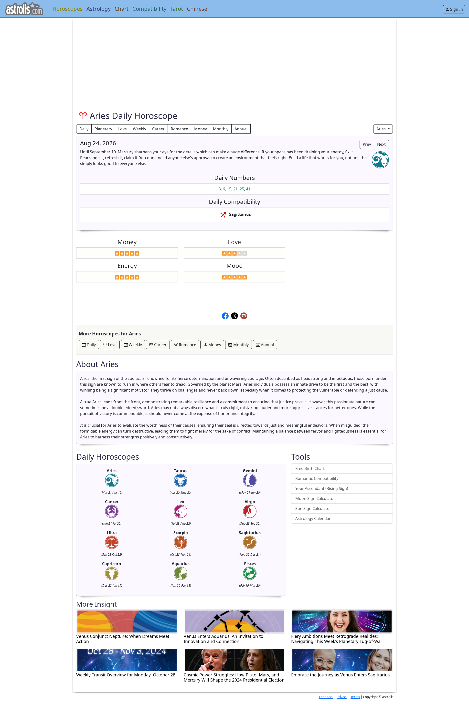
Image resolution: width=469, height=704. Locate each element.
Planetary (103, 129)
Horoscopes (68, 8)
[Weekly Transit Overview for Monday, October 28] (127, 659)
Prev (367, 144)
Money (200, 129)
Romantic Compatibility (316, 478)
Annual (240, 129)
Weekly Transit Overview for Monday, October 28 (125, 674)
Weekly (139, 129)
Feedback (326, 697)
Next (381, 144)
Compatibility (149, 8)
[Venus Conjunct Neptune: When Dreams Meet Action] (127, 621)
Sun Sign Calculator (313, 508)
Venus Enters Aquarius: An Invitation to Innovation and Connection (223, 639)
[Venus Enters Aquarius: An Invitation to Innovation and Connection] (234, 621)
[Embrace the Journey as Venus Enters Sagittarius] (342, 659)
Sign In (456, 9)
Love (122, 129)
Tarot (176, 8)
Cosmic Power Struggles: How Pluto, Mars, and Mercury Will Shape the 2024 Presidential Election (234, 677)
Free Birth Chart (310, 468)
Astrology (98, 8)
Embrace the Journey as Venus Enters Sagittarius (340, 674)
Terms (355, 697)
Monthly (220, 129)
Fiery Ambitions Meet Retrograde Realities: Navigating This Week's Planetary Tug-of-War (336, 639)
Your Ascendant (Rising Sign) (321, 488)
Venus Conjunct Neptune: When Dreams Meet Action (122, 639)
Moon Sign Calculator (315, 498)
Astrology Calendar (313, 518)
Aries (381, 129)
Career (158, 129)
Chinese (197, 8)
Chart (121, 8)
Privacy (342, 697)
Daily (83, 129)
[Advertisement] (222, 52)
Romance (179, 129)
